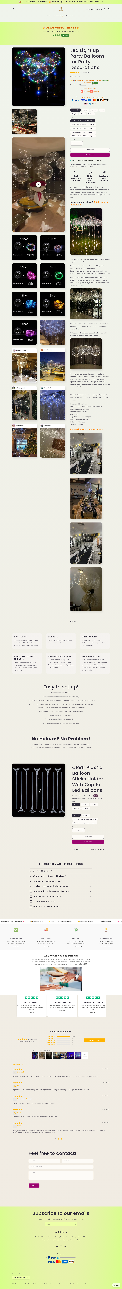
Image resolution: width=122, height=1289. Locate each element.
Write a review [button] (94, 1040)
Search (34, 1237)
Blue (82, 114)
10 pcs (76, 804)
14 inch (76, 815)
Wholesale (77, 1240)
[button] (14, 9)
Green (94, 110)
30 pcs (94, 804)
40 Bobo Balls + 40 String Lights (83, 132)
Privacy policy (54, 1284)
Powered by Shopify (33, 1284)
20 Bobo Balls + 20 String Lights (83, 124)
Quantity (72, 140)
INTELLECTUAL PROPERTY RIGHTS (51, 1240)
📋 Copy (65, 35)
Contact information (86, 1284)
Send (34, 1185)
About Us (41, 1237)
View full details (96, 849)
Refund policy (68, 1240)
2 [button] (58, 1139)
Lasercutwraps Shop (22, 1284)
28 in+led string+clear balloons (85, 823)
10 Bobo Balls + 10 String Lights (82, 121)
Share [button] (74, 621)
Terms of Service (83, 1237)
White (86, 110)
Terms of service (64, 1284)
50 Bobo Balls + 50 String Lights (83, 136)
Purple (74, 114)
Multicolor (75, 110)
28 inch (86, 815)
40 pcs (76, 808)
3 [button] (61, 1139)
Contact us (49, 1237)
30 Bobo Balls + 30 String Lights (83, 128)
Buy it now (90, 155)
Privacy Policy (59, 1237)
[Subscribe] (75, 1224)
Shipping (83, 85)
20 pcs (85, 804)
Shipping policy (74, 1284)
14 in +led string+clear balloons (85, 819)
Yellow (90, 114)
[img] (17, 1069)
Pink (102, 110)
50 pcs (85, 808)
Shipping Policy (71, 1237)
